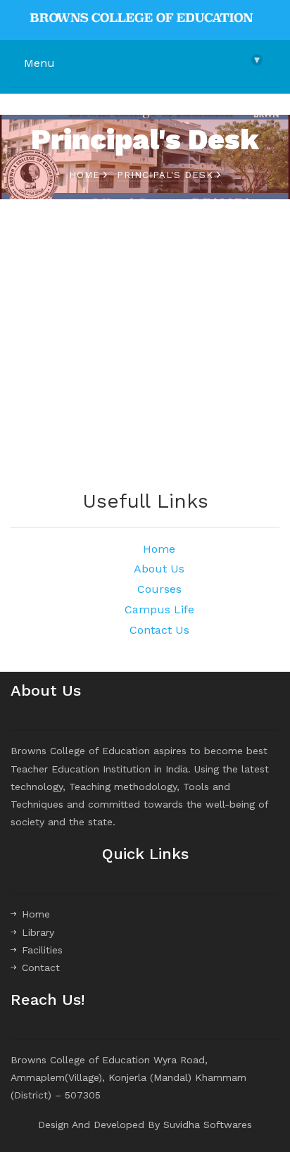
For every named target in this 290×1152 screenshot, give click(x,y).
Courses (159, 589)
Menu (142, 61)
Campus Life (159, 609)
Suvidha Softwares (207, 1124)
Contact (41, 967)
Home (86, 175)
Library (38, 932)
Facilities (42, 950)
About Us (159, 568)
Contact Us (159, 630)
